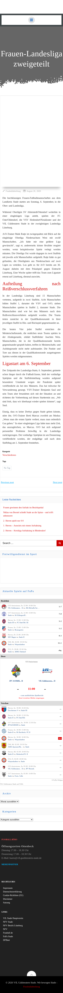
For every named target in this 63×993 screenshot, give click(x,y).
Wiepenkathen (20, 644)
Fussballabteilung (13, 191)
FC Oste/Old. (20, 718)
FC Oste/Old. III (22, 622)
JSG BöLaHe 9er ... (32, 608)
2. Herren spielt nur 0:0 (13, 521)
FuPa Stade (8, 936)
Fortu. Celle (19, 776)
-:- (60, 709)
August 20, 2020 (33, 191)
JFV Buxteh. (30, 769)
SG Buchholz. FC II (23, 732)
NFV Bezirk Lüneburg (13, 925)
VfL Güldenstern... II (15, 608)
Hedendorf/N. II (22, 754)
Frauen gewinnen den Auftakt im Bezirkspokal (23, 507)
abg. (60, 650)
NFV (5, 929)
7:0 (60, 614)
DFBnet (6, 940)
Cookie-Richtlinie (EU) (13, 895)
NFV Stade (8, 922)
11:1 (60, 643)
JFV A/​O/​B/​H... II (16, 681)
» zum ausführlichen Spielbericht (31, 695)
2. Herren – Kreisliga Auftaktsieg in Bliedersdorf (24, 531)
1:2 (60, 628)
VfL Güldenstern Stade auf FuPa (11, 784)
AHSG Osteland (20, 652)
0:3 (60, 636)
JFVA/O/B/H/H (13, 725)
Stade (10, 615)
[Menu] (31, 20)
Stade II (21, 637)
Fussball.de (8, 933)
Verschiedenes (9, 455)
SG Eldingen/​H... (21, 615)
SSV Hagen (12, 637)
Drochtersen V (13, 710)
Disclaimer (7, 899)
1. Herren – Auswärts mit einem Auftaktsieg (22, 526)
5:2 (60, 621)
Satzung (6, 902)
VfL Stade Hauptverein (13, 918)
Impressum (8, 888)
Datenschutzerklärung (12, 892)
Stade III (11, 622)
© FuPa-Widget (57, 780)
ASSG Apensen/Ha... (15, 747)
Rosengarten (19, 630)
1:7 (60, 607)
